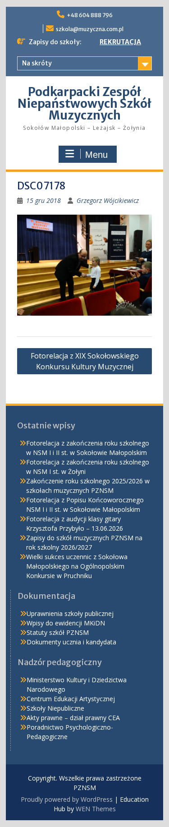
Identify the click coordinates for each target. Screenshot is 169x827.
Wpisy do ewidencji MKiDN (66, 623)
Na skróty (37, 63)
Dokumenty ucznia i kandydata (71, 642)
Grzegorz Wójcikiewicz (108, 200)
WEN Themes (96, 808)
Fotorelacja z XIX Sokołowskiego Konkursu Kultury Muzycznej (85, 361)
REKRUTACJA (120, 42)
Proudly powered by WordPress (67, 799)
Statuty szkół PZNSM (58, 632)
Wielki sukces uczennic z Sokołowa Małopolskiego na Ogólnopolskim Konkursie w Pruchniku (77, 566)
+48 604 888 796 (90, 15)
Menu (96, 155)
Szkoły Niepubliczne (55, 708)
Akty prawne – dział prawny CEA (73, 717)
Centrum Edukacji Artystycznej (71, 698)
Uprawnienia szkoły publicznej (70, 613)
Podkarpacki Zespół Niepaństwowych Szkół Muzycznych (84, 103)
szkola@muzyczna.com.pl (89, 29)
